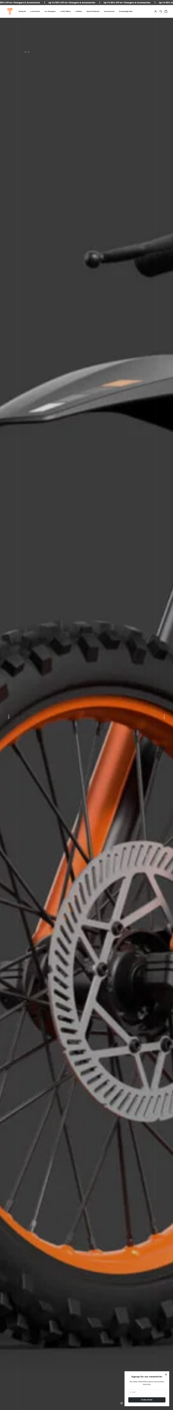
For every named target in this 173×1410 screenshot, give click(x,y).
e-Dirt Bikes (65, 11)
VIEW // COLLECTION (35, 82)
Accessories (109, 11)
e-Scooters (35, 11)
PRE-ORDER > (37, 91)
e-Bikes (78, 11)
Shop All (22, 11)
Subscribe (147, 1400)
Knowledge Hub (126, 11)
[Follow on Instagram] (121, 1403)
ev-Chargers (50, 11)
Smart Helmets (93, 11)
